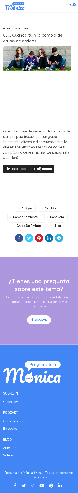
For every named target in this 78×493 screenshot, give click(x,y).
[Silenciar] (39, 169)
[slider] (47, 168)
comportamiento (25, 217)
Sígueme (41, 319)
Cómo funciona (14, 421)
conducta (57, 217)
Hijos (57, 225)
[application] (28, 169)
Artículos (9, 448)
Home (6, 28)
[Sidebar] (5, 153)
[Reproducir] (8, 169)
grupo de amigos (28, 225)
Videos (8, 455)
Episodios (22, 28)
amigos (26, 208)
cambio (50, 208)
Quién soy (10, 402)
